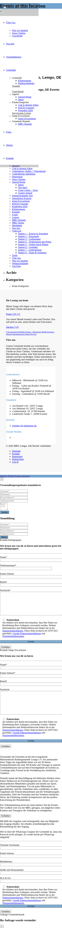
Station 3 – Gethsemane (29, 239)
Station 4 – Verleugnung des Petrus (34, 241)
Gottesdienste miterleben (23, 174)
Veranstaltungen (13, 57)
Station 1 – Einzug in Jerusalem (33, 233)
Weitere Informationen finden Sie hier (21, 334)
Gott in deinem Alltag (28, 105)
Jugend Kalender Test (22, 195)
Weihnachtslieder (26, 83)
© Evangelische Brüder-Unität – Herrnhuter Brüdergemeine (30, 332)
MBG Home (18, 222)
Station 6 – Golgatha (28, 247)
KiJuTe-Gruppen (26, 107)
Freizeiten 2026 (25, 110)
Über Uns (10, 22)
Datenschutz (18, 459)
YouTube (16, 266)
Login (15, 214)
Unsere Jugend (25, 193)
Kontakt (10, 158)
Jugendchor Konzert (21, 198)
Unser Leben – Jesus (28, 190)
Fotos (8, 132)
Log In (15, 462)
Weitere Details (7, 476)
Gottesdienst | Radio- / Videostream (29, 171)
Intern (21, 99)
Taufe (14, 255)
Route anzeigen (22, 476)
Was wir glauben (20, 30)
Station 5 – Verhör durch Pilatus (33, 244)
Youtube (16, 86)
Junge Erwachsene (27, 118)
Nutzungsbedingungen (13, 636)
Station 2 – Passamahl (28, 236)
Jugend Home (24, 97)
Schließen (5, 647)
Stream (9, 145)
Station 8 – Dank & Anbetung (32, 252)
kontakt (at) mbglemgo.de (24, 425)
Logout (15, 217)
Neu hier (10, 44)
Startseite (16, 451)
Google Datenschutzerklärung (26, 633)
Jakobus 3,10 (12, 327)
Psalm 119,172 (13, 314)
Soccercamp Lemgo (21, 113)
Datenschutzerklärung (12, 630)
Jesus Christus (18, 33)
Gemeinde (11, 70)
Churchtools (18, 91)
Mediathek (17, 225)
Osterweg (16, 231)
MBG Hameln (25, 124)
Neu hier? (22, 187)
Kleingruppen (24, 80)
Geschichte (17, 36)
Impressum (17, 176)
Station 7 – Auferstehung (30, 250)
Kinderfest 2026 (19, 206)
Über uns (16, 258)
